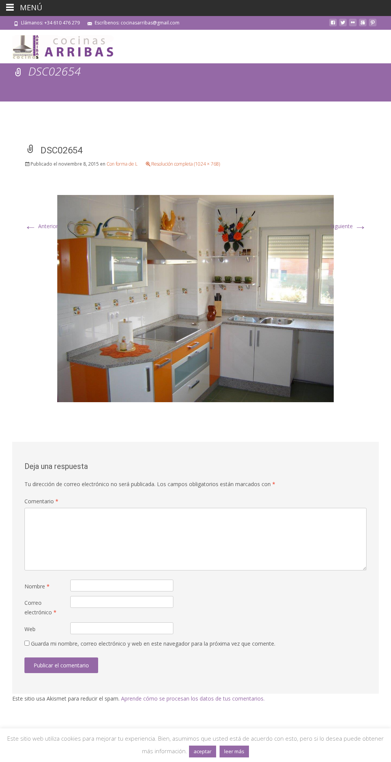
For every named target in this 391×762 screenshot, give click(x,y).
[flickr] (353, 25)
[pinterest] (372, 25)
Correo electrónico (40, 607)
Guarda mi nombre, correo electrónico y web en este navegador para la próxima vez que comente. (153, 643)
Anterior (41, 226)
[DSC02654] (195, 297)
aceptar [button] (203, 751)
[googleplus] (363, 25)
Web (30, 629)
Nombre (37, 586)
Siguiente (348, 226)
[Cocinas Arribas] (59, 45)
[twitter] (343, 25)
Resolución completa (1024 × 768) (185, 164)
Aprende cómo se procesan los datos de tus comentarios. (193, 698)
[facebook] (333, 25)
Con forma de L (122, 164)
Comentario (41, 501)
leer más (234, 751)
